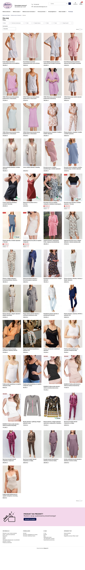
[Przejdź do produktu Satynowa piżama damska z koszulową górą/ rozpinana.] (32, 263)
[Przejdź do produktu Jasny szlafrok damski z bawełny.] (32, 152)
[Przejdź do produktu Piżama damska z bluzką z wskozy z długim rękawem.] (73, 263)
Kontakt (24, 533)
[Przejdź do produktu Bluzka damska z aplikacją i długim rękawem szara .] (32, 406)
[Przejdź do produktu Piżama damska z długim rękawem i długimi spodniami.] (12, 298)
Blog (44, 535)
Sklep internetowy (42, 548)
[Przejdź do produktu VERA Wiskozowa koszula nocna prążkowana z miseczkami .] (12, 117)
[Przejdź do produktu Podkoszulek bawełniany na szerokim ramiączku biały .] (73, 334)
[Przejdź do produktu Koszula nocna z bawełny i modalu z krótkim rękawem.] (53, 117)
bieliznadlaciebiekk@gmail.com (40, 6)
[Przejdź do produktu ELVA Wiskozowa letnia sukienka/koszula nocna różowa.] (32, 46)
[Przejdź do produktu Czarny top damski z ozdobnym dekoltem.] (53, 334)
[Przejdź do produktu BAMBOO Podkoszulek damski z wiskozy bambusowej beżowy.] (73, 369)
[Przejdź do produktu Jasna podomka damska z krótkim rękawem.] (12, 152)
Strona (77, 29)
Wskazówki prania (47, 537)
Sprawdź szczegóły (30, 519)
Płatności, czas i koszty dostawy (10, 533)
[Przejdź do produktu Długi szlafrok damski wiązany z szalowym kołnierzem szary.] (32, 298)
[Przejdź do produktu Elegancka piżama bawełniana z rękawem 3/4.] (32, 334)
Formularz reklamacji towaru (29, 535)
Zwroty (4, 537)
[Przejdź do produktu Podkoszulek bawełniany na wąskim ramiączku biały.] (12, 369)
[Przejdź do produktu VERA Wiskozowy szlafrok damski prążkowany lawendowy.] (53, 82)
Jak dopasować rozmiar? (49, 538)
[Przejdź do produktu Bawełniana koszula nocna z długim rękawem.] (53, 263)
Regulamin (5, 535)
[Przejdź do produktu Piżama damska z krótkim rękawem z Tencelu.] (12, 225)
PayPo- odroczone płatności (9, 534)
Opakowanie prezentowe (49, 539)
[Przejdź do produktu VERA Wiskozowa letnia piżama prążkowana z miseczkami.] (32, 82)
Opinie (4, 538)
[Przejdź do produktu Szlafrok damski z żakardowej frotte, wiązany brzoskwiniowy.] (53, 225)
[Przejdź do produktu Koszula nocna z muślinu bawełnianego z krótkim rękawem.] (53, 152)
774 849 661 (36, 4)
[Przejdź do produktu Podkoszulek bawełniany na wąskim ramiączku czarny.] (32, 369)
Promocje (66, 534)
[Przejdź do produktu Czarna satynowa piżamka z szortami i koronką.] (12, 187)
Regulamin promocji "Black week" (71, 535)
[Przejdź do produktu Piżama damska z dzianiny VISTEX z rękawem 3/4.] (73, 298)
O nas (45, 533)
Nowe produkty (67, 533)
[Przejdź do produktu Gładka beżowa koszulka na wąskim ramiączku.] (32, 225)
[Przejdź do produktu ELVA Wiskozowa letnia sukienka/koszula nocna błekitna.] (12, 46)
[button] (69, 3)
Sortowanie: (5, 26)
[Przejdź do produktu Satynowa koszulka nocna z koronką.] (32, 187)
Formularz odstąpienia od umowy (30, 534)
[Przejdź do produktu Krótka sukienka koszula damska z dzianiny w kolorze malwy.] (73, 444)
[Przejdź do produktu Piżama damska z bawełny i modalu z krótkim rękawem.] (73, 117)
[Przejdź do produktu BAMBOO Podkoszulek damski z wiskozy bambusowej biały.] (12, 408)
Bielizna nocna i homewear (16, 15)
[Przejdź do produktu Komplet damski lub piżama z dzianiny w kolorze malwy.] (53, 444)
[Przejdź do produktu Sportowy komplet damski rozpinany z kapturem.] (12, 444)
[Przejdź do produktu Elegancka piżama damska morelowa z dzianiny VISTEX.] (12, 334)
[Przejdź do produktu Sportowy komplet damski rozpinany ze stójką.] (73, 406)
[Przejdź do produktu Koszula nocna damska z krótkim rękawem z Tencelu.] (73, 187)
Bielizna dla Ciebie (6, 15)
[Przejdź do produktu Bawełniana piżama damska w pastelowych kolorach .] (53, 298)
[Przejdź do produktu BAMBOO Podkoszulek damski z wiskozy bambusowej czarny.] (53, 370)
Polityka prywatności (7, 542)
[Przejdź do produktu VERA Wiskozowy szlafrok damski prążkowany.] (73, 82)
